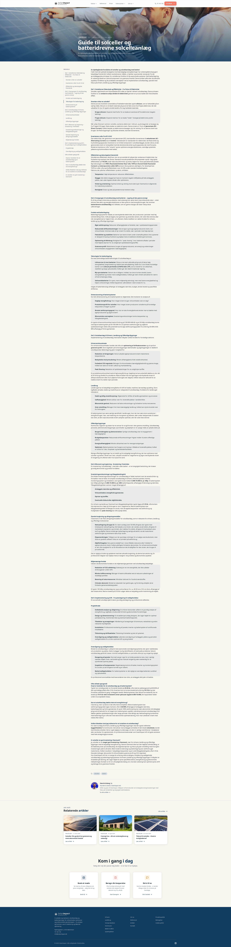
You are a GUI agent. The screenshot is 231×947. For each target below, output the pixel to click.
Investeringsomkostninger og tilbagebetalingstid (75, 130)
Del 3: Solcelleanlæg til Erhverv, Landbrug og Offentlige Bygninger (75, 110)
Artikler (132, 923)
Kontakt (132, 926)
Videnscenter (120, 3)
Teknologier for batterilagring (75, 101)
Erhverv (107, 917)
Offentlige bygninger (72, 121)
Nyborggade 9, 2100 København (64, 930)
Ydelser (93, 3)
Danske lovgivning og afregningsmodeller (72, 135)
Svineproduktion (110, 923)
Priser (111, 3)
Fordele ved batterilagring (74, 98)
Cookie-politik (160, 923)
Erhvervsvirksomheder (72, 115)
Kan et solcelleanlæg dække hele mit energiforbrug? (76, 165)
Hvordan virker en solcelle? (74, 80)
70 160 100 (58, 932)
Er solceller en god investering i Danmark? (75, 176)
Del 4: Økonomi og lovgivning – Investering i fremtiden (74, 125)
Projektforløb (70, 148)
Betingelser (159, 920)
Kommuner (108, 926)
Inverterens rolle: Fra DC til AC (75, 83)
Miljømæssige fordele (72, 140)
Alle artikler (83, 34)
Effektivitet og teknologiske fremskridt (74, 87)
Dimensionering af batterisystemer (71, 105)
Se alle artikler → (105, 792)
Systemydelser (109, 931)
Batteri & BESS (109, 929)
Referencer (103, 3)
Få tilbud (169, 3)
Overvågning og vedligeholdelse (75, 151)
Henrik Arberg (105, 783)
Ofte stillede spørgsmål (72, 154)
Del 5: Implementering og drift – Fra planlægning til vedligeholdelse (76, 144)
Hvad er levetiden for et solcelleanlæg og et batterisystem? (73, 159)
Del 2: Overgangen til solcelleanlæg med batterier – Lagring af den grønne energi (76, 93)
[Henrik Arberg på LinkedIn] (111, 783)
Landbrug (69, 118)
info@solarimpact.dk (61, 934)
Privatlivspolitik (160, 917)
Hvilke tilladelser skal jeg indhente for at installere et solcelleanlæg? (76, 170)
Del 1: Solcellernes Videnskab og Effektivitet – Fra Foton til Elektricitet (75, 74)
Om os (130, 3)
